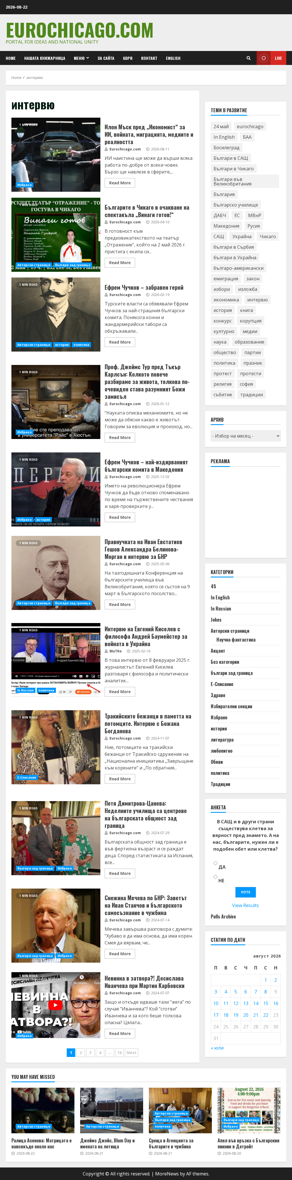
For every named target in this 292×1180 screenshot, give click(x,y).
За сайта (106, 58)
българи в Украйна (235, 257)
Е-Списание (26, 777)
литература (222, 739)
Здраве (218, 695)
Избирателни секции (231, 706)
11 (225, 1003)
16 (119, 1052)
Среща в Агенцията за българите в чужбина (171, 1143)
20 (245, 1015)
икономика (226, 300)
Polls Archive (223, 916)
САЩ (219, 236)
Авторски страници (33, 265)
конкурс (223, 321)
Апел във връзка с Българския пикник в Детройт (249, 1110)
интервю (257, 300)
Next (132, 1052)
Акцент (218, 650)
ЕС (237, 215)
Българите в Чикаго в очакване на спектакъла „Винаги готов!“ (55, 235)
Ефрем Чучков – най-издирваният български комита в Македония (55, 489)
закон (252, 278)
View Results (245, 905)
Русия (254, 226)
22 (265, 1015)
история (62, 345)
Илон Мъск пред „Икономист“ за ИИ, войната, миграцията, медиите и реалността (55, 155)
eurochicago (250, 126)
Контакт (149, 58)
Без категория (225, 661)
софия (246, 384)
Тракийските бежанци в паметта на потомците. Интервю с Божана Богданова (55, 747)
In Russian (25, 690)
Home (11, 58)
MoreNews (167, 1174)
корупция (250, 321)
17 (215, 1015)
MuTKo (115, 651)
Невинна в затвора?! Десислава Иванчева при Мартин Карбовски (55, 1006)
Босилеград (227, 147)
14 (255, 1003)
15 (265, 1003)
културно (224, 331)
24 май (221, 126)
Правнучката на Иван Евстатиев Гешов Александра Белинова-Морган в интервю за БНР (55, 573)
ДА (222, 867)
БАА (247, 137)
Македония (226, 226)
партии (252, 352)
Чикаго (268, 236)
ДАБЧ (220, 215)
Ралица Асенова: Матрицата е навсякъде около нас (42, 1110)
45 (213, 586)
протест (223, 373)
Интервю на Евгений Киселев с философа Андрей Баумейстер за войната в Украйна (55, 660)
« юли (217, 1048)
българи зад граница (72, 265)
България (224, 194)
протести (250, 373)
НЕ (221, 880)
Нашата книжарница (44, 58)
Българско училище (236, 205)
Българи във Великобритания (233, 181)
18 (225, 1015)
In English (224, 137)
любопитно (221, 750)
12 (235, 1003)
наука (220, 342)
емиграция (226, 278)
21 (255, 1015)
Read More (120, 182)
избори (222, 289)
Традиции (220, 784)
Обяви (217, 761)
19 (235, 1015)
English (173, 58)
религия (223, 384)
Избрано (24, 185)
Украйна (242, 236)
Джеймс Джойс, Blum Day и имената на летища (111, 1110)
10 (215, 1003)
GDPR (128, 58)
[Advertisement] (251, 514)
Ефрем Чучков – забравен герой (55, 314)
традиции (251, 394)
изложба (247, 289)
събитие (223, 394)
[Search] (249, 58)
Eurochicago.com (80, 29)
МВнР (254, 215)
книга (246, 310)
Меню (79, 58)
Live (278, 58)
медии (250, 331)
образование (249, 342)
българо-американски (238, 268)
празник (253, 363)
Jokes (216, 619)
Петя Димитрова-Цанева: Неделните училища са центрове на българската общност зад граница (55, 838)
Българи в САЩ (231, 158)
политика (81, 345)
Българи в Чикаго (234, 169)
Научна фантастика (236, 639)
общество (225, 352)
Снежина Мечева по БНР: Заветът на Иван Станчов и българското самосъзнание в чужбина (55, 926)
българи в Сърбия (234, 247)
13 (245, 1003)
